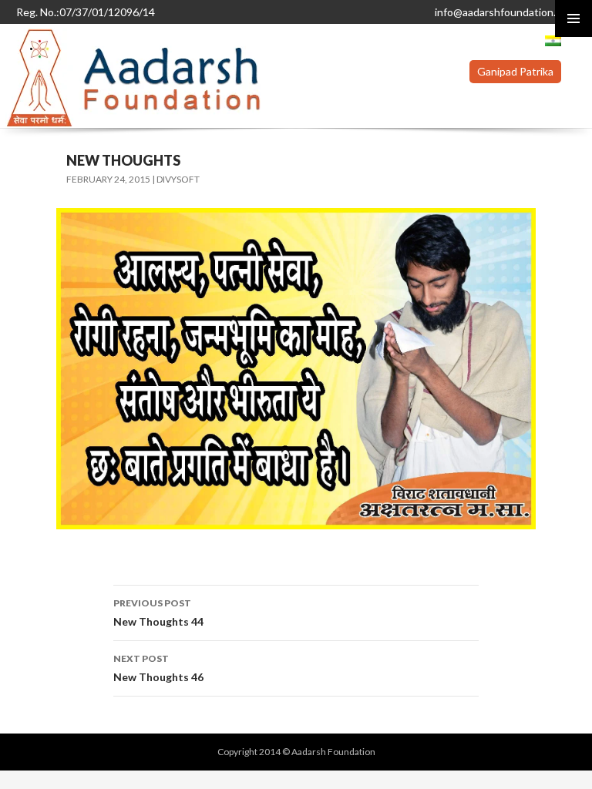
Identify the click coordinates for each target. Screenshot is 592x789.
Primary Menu (573, 18)
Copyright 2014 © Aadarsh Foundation (296, 751)
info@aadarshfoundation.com (505, 11)
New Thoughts (123, 160)
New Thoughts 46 (158, 668)
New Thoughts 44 (158, 612)
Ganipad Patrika (515, 71)
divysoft (178, 179)
